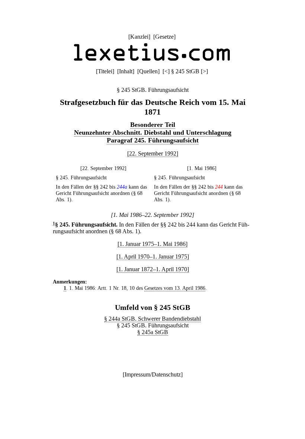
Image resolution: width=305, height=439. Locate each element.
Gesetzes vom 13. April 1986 (174, 288)
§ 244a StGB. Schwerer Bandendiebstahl (152, 318)
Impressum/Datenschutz (153, 374)
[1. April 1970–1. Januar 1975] (152, 256)
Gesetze (164, 36)
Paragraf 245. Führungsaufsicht (153, 140)
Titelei (105, 71)
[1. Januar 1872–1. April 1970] (152, 269)
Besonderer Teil (152, 124)
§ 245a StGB (152, 332)
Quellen (148, 71)
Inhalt (125, 71)
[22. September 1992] (152, 153)
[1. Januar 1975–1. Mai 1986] (152, 244)
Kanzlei (139, 36)
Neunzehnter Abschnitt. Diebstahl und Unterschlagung (152, 132)
